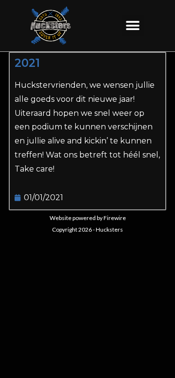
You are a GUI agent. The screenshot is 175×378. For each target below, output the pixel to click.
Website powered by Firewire (88, 217)
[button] (133, 25)
